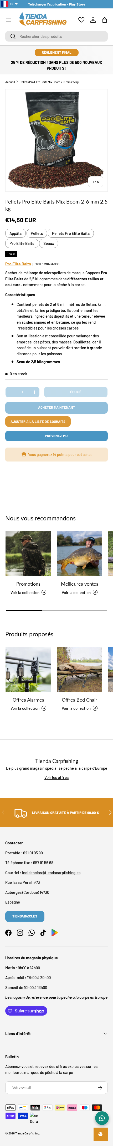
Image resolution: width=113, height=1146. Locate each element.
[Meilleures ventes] (79, 553)
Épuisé (75, 392)
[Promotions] (28, 553)
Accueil (10, 82)
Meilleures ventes (79, 584)
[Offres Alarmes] (28, 669)
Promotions (28, 584)
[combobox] (56, 36)
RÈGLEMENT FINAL (56, 52)
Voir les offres (56, 777)
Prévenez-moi (56, 436)
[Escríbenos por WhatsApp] (102, 1118)
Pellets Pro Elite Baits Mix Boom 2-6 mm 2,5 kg (49, 82)
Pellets (37, 233)
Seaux (48, 243)
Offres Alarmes (28, 700)
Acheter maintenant (56, 407)
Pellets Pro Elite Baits (71, 233)
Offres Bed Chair (79, 700)
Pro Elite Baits (21, 243)
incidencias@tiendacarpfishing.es (51, 872)
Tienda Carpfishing (27, 1133)
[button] (104, 20)
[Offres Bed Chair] (79, 669)
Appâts (15, 233)
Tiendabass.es (24, 916)
